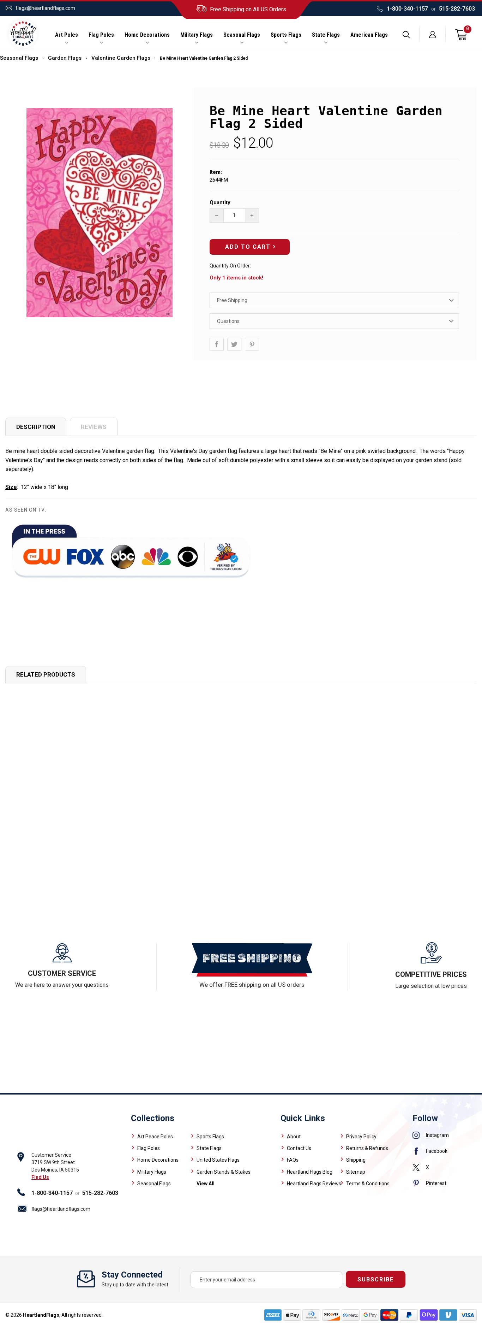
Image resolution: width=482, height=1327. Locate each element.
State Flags (326, 35)
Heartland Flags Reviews (314, 1183)
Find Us (40, 1177)
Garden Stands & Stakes (224, 1172)
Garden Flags (65, 58)
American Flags (369, 35)
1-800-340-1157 (407, 8)
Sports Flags (286, 35)
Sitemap (355, 1172)
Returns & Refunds (367, 1148)
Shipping (356, 1160)
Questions (228, 321)
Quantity (220, 202)
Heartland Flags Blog (309, 1172)
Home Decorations (147, 35)
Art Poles (66, 35)
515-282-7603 (457, 8)
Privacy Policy (361, 1136)
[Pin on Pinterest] (252, 344)
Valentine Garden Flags (120, 58)
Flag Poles (101, 35)
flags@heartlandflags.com (45, 8)
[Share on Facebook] (217, 344)
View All (206, 1183)
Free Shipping (232, 300)
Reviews (94, 426)
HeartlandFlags (41, 1315)
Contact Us (299, 1148)
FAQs (293, 1160)
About (294, 1136)
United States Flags (218, 1160)
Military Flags (196, 35)
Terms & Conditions (368, 1183)
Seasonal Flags (241, 35)
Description (35, 426)
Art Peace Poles (155, 1136)
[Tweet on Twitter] (234, 344)
